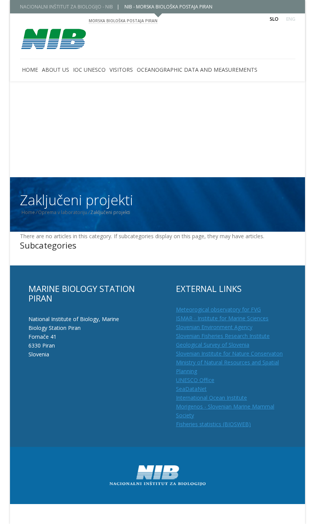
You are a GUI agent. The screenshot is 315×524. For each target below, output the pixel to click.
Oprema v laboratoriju (62, 212)
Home (28, 212)
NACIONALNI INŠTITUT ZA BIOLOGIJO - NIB (66, 6)
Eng (290, 19)
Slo (274, 19)
